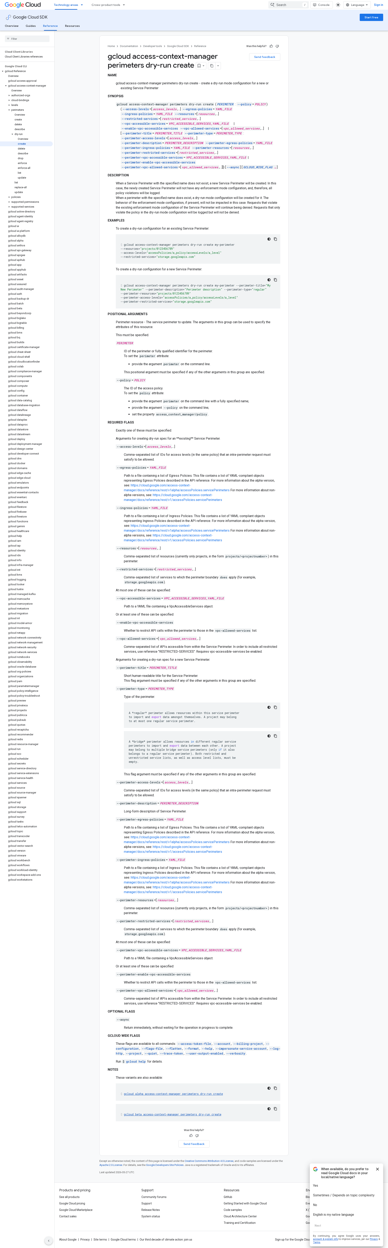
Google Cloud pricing (72, 1203)
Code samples (233, 1209)
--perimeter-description (141, 143)
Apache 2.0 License (110, 1164)
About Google (68, 1239)
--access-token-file (194, 1044)
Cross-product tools (106, 5)
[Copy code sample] (275, 239)
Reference (50, 26)
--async (233, 167)
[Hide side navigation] (49, 1241)
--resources (184, 114)
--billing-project (248, 1044)
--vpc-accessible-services (143, 123)
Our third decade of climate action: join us (166, 1239)
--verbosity (235, 1053)
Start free (371, 17)
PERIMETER (225, 104)
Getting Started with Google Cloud (245, 1203)
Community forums (154, 1197)
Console (324, 5)
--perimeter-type (199, 133)
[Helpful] (271, 46)
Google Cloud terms (123, 1239)
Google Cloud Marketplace (76, 1209)
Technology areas (66, 5)
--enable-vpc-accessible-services (149, 128)
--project (133, 1053)
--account (222, 1044)
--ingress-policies (137, 114)
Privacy (85, 1239)
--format (192, 1048)
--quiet (150, 1053)
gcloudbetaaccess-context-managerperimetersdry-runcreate (172, 1114)
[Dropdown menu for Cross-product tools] (125, 5)
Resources (72, 26)
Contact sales (68, 1216)
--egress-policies (197, 109)
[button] (26, 71)
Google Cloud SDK (30, 17)
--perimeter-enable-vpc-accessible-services (158, 162)
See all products (69, 1197)
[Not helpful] (277, 46)
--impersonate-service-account (241, 1048)
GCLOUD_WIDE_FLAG (257, 167)
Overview (11, 26)
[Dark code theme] (269, 239)
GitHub (228, 1197)
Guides (31, 26)
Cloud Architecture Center (240, 1216)
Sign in (378, 4)
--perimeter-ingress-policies (145, 148)
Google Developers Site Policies (164, 1164)
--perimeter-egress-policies (229, 143)
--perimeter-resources (210, 148)
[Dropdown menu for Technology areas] (83, 5)
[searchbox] (27, 39)
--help (207, 1048)
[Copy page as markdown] (211, 65)
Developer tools (152, 46)
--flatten (173, 1048)
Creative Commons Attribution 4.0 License (209, 1160)
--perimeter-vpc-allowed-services (149, 167)
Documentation (129, 46)
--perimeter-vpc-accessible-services (152, 157)
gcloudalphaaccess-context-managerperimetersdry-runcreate (173, 1094)
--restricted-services (139, 119)
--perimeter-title (137, 133)
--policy (244, 104)
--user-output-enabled (204, 1053)
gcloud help (136, 1061)
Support (146, 1203)
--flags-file (152, 1048)
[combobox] (288, 4)
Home (111, 46)
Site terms (100, 1239)
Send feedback (264, 57)
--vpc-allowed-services (199, 128)
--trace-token (171, 1053)
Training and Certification (240, 1222)
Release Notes (150, 1209)
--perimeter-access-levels (143, 138)
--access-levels (135, 109)
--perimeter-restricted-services (148, 153)
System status (150, 1216)
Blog (308, 1197)
